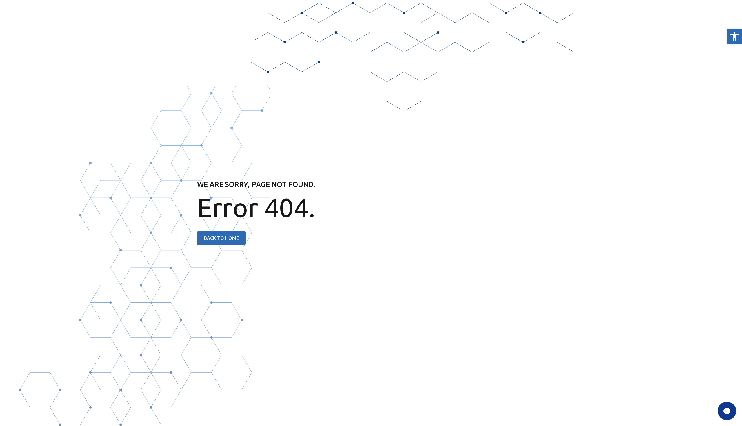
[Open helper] (727, 411)
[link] (734, 36)
